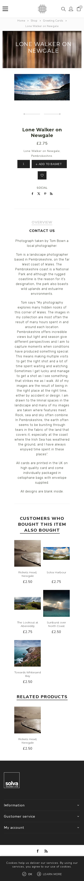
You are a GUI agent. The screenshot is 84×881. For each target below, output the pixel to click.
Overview (42, 222)
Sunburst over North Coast (56, 624)
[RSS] (46, 851)
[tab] (42, 222)
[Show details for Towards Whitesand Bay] (27, 653)
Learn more (52, 874)
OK (30, 874)
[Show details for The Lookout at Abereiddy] (27, 603)
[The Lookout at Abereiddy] (52, 114)
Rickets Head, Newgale (27, 574)
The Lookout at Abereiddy (27, 624)
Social (42, 188)
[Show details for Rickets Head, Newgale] (27, 553)
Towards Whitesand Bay (27, 674)
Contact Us (42, 230)
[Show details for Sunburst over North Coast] (56, 603)
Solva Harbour (56, 572)
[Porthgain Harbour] (31, 114)
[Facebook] (38, 851)
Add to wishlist (42, 175)
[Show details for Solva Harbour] (56, 553)
